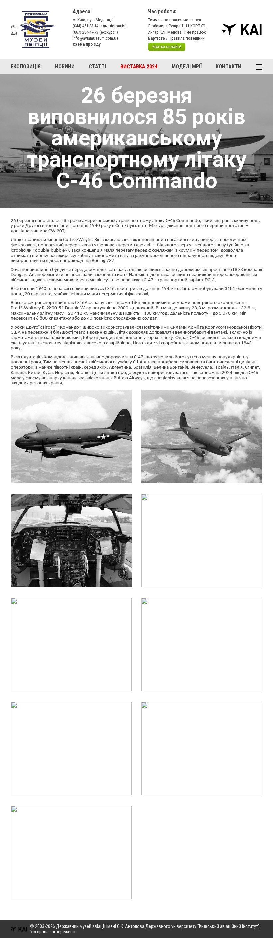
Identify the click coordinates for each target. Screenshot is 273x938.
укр (13, 26)
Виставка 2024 (138, 66)
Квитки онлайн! (166, 46)
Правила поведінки (187, 38)
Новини (65, 66)
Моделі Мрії (187, 66)
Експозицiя (26, 66)
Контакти (228, 66)
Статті (97, 66)
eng (14, 32)
